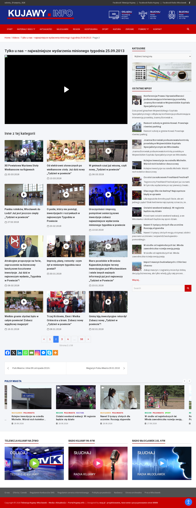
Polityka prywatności (101, 492)
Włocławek (62, 29)
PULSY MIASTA (13, 381)
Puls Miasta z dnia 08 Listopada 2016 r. (31, 368)
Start (10, 29)
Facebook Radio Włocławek (174, 2)
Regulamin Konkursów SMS (42, 492)
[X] (13, 352)
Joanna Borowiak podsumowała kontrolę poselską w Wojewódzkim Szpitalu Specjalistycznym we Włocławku (166, 143)
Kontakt (157, 29)
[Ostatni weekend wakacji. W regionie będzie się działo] (136, 212)
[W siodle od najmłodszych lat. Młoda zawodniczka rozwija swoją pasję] (136, 249)
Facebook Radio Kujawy (149, 2)
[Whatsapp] (25, 352)
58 (81, 339)
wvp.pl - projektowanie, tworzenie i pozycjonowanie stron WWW (128, 502)
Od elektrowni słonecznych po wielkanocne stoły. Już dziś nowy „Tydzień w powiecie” (66, 169)
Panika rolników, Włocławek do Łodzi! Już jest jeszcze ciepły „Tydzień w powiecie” (22, 213)
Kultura (117, 29)
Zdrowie (129, 29)
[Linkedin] (19, 352)
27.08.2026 (107, 423)
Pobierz (142, 29)
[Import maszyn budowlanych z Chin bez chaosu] (136, 266)
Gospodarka (91, 29)
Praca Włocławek (152, 492)
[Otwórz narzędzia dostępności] (188, 502)
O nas (7, 492)
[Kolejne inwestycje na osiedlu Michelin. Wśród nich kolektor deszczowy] (136, 164)
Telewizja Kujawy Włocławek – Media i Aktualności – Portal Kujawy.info (53, 502)
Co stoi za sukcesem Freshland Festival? (166, 177)
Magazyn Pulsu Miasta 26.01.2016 (103, 368)
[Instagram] (37, 352)
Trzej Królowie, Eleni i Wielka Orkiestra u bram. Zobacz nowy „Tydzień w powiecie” (65, 320)
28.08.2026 (19, 423)
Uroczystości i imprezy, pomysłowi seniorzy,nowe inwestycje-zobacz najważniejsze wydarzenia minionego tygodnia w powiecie (107, 217)
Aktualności (46, 29)
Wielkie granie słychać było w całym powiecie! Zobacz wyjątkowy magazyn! (21, 320)
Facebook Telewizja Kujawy (124, 2)
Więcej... (136, 280)
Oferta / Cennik (20, 492)
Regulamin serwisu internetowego (73, 492)
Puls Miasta (25, 413)
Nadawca (118, 492)
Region (76, 29)
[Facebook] (189, 2)
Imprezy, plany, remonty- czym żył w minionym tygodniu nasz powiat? (64, 264)
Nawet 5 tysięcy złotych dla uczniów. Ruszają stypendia (71, 418)
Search (188, 288)
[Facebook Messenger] (43, 352)
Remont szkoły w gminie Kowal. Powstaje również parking (162, 418)
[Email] (31, 352)
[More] (55, 352)
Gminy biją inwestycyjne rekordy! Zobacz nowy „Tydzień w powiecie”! (108, 320)
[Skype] (49, 352)
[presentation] (185, 381)
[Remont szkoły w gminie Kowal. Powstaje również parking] (136, 127)
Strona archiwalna (133, 492)
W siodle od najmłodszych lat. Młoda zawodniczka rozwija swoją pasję (118, 419)
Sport (105, 29)
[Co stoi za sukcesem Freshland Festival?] (136, 181)
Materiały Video (25, 29)
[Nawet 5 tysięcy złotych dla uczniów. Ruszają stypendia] (136, 229)
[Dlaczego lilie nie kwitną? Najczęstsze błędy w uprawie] (136, 195)
